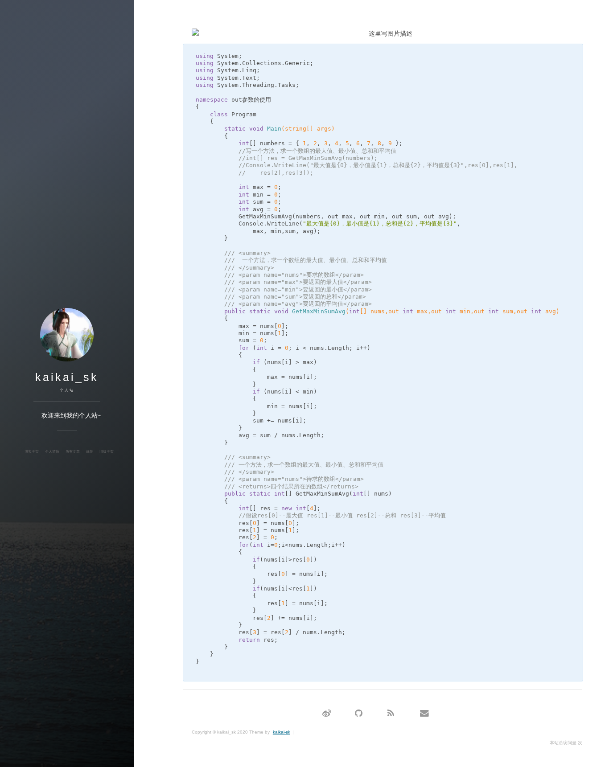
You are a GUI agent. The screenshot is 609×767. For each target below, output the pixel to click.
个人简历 (52, 451)
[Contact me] (424, 714)
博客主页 (32, 451)
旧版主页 (106, 451)
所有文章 (73, 451)
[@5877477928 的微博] (327, 714)
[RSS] (391, 714)
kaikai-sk (281, 732)
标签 (89, 451)
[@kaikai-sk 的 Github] (358, 714)
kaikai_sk (67, 377)
